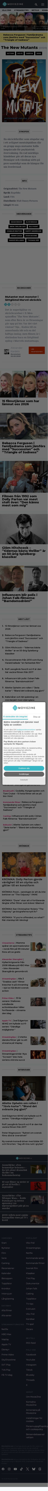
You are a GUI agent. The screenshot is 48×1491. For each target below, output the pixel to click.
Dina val (36, 717)
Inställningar (24, 774)
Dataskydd (24, 780)
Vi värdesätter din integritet (15, 716)
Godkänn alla (24, 768)
